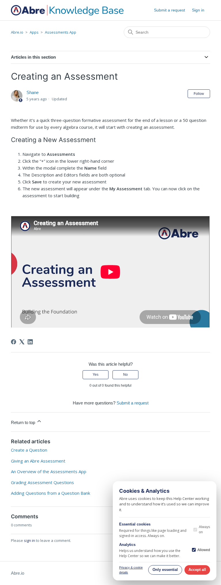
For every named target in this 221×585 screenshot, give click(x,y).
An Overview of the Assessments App (48, 471)
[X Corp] (21, 341)
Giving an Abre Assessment (38, 461)
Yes (95, 375)
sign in (29, 540)
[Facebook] (13, 341)
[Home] (67, 10)
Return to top (23, 422)
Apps (34, 32)
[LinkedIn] (30, 341)
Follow (199, 94)
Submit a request (169, 10)
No (125, 375)
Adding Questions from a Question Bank (50, 493)
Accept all (197, 569)
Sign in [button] (198, 10)
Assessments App (60, 32)
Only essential (165, 569)
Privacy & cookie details (131, 570)
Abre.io (17, 32)
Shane (32, 92)
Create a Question (29, 450)
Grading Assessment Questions (42, 482)
